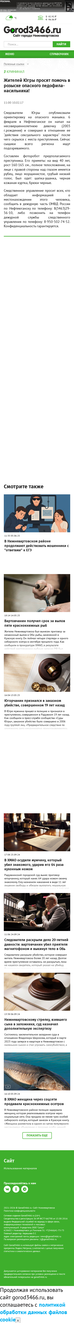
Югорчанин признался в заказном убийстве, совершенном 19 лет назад (34, 703)
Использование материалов (20, 1168)
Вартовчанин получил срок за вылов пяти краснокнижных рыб (34, 623)
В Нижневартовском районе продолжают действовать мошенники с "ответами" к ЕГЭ (36, 545)
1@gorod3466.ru (48, 1239)
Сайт (9, 1161)
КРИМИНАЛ (15, 71)
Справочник (59, 54)
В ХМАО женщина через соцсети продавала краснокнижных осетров (34, 1101)
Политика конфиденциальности (19, 1210)
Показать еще (37, 1135)
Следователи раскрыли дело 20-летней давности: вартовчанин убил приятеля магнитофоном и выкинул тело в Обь (36, 944)
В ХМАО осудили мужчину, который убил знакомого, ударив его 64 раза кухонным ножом (34, 864)
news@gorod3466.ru (50, 1236)
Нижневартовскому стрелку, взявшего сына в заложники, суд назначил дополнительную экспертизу (35, 1024)
